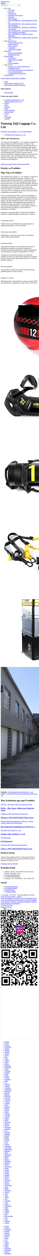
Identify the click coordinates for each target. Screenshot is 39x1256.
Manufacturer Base (14, 54)
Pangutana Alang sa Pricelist (9, 863)
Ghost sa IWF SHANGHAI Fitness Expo (16, 849)
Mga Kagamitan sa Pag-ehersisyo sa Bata (17, 900)
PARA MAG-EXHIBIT (18, 78)
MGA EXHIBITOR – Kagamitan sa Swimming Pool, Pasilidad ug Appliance (22, 31)
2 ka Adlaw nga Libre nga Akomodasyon (20, 70)
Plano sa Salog (12, 46)
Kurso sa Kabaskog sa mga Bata (10, 898)
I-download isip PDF (23, 164)
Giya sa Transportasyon (15, 72)
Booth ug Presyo (13, 44)
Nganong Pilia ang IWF (15, 42)
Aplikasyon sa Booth (14, 49)
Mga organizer (12, 19)
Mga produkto (9, 92)
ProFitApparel (6, 841)
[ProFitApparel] (6, 838)
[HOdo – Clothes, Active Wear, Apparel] (16, 804)
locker (6, 108)
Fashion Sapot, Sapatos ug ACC (14, 83)
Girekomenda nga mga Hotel (17, 73)
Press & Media (9, 56)
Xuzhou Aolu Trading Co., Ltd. (13, 834)
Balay (6, 81)
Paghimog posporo (14, 68)
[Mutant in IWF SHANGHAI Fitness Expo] (14, 814)
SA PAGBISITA (6, 78)
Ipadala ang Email (6, 907)
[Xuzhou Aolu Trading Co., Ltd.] (11, 830)
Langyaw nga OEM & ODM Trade (19, 66)
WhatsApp (9, 909)
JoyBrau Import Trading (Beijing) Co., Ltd (20, 792)
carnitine (7, 119)
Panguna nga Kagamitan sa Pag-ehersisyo (19, 902)
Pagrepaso (11, 17)
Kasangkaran (12, 13)
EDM (10, 61)
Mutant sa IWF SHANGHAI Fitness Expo (17, 818)
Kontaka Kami (9, 75)
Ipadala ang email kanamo (8, 164)
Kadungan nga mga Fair (15, 15)
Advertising (11, 48)
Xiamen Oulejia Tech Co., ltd (13, 101)
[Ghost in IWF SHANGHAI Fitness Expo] (14, 845)
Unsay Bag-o (12, 58)
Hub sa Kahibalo (13, 63)
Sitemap (19, 896)
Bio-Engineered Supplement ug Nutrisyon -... (18, 827)
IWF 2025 (11, 10)
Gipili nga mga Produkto (8, 896)
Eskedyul (11, 12)
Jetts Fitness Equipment (24, 902)
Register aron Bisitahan (15, 53)
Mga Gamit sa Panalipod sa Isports (15, 85)
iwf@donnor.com (14, 875)
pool (6, 115)
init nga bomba (9, 112)
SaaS (6, 105)
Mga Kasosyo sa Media (15, 60)
